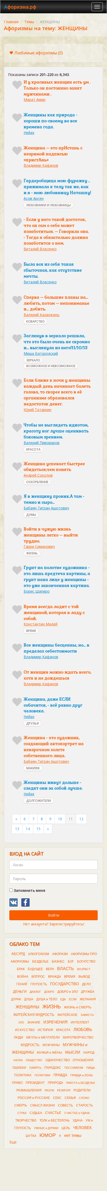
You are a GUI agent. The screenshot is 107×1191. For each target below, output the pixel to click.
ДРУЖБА (87, 992)
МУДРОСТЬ (30, 1045)
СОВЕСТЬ (65, 1105)
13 (17, 828)
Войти (53, 915)
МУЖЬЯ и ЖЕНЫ (49, 1052)
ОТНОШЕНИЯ (83, 1060)
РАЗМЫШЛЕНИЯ (29, 1090)
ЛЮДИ (18, 1037)
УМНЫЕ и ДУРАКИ (46, 1128)
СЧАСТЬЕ (53, 1113)
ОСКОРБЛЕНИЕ (37, 482)
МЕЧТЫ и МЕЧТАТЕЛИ (43, 1037)
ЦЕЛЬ (66, 1128)
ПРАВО (17, 1083)
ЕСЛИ (73, 999)
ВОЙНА (22, 976)
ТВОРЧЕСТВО (25, 1120)
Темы (29, 21)
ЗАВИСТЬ (87, 1014)
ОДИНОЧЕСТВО (57, 1060)
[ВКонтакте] (13, 902)
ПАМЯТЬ (35, 1067)
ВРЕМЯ (31, 631)
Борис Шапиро (37, 591)
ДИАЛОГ (35, 991)
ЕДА (63, 999)
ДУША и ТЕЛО (46, 999)
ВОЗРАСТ (83, 969)
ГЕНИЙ (21, 984)
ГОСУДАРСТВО (64, 984)
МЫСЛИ (72, 1052)
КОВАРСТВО (35, 321)
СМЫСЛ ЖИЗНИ (42, 1105)
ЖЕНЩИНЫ (27, 1007)
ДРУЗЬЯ (32, 723)
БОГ (71, 961)
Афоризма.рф (20, 7)
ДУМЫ (31, 515)
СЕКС (57, 1098)
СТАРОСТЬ (84, 1105)
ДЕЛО (86, 984)
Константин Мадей (40, 624)
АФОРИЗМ (60, 954)
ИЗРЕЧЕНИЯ (55, 1022)
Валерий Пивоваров (41, 442)
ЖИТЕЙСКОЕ (67, 1015)
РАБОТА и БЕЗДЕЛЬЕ (80, 1082)
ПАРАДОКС (52, 1068)
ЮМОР (47, 1135)
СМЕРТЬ (20, 1105)
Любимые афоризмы (38, 53)
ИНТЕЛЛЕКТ (80, 1022)
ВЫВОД (84, 976)
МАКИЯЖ (33, 768)
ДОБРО (49, 991)
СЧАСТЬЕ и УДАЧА (77, 1113)
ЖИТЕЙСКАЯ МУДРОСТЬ (33, 1015)
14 (28, 828)
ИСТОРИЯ (45, 1030)
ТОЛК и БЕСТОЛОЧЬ (54, 1120)
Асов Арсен (34, 198)
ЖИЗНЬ (32, 553)
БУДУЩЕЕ (35, 969)
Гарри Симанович (39, 546)
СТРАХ (21, 1113)
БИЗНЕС (58, 961)
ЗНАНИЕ (33, 1022)
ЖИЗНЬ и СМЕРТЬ (77, 1007)
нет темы (73, 1135)
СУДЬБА (36, 1113)
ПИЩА (90, 1067)
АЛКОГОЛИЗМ (38, 954)
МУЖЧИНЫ (51, 1045)
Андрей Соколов (38, 475)
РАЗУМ (49, 1090)
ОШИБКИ (19, 1068)
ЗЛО (21, 1022)
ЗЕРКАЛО (33, 360)
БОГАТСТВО (86, 961)
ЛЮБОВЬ (82, 1029)
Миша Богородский (41, 353)
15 (38, 828)
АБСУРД (18, 954)
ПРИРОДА (55, 1083)
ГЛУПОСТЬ (38, 984)
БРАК (21, 969)
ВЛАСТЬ (65, 968)
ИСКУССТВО (25, 1030)
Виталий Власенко (40, 248)
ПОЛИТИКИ (42, 1075)
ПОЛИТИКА (22, 1075)
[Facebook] (25, 902)
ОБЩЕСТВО (34, 1060)
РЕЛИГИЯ (63, 1090)
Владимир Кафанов (41, 165)
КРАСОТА (33, 449)
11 (71, 818)
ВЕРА (50, 969)
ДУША (28, 999)
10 (60, 818)
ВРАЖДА (54, 976)
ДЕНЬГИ (19, 992)
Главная (11, 21)
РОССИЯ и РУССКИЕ (34, 1098)
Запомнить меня (29, 890)
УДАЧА (78, 1120)
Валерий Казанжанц (41, 314)
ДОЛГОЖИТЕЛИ (38, 800)
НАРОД (88, 1052)
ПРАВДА (60, 1075)
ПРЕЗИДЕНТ (35, 1083)
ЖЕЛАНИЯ (88, 999)
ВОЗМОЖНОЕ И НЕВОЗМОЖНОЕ (50, 366)
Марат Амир (34, 99)
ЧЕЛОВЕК (82, 1128)
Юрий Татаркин (37, 409)
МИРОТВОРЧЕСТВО (78, 1037)
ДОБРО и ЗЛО (67, 992)
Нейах (29, 132)
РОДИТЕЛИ (82, 1090)
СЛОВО (84, 1097)
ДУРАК (16, 999)
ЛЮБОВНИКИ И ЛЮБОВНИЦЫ (48, 205)
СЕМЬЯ (70, 1098)
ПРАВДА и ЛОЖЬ (81, 1075)
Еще (13, 1141)
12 (81, 818)
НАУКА (18, 1060)
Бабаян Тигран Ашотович (46, 507)
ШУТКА (31, 1136)
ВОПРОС (38, 976)
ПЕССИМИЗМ (73, 1067)
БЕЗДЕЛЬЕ (40, 961)
